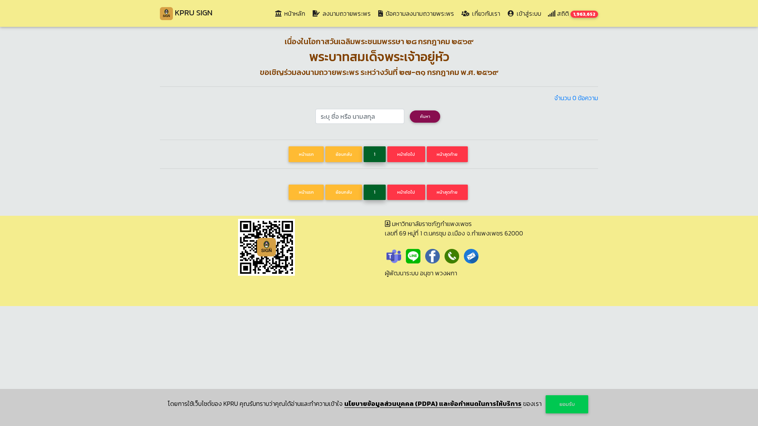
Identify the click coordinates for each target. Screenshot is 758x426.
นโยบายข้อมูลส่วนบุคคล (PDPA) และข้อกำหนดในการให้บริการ (433, 403)
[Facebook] (432, 255)
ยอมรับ (567, 404)
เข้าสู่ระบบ (528, 13)
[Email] (471, 255)
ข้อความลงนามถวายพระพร (419, 13)
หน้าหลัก (295, 13)
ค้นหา (425, 117)
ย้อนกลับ (344, 154)
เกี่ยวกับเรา (485, 13)
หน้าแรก (306, 154)
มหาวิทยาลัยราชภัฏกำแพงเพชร (390, 295)
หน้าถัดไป (406, 154)
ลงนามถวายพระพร (346, 13)
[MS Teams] (394, 255)
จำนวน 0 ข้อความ (576, 98)
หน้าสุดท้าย (447, 154)
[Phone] (452, 255)
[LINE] (413, 255)
